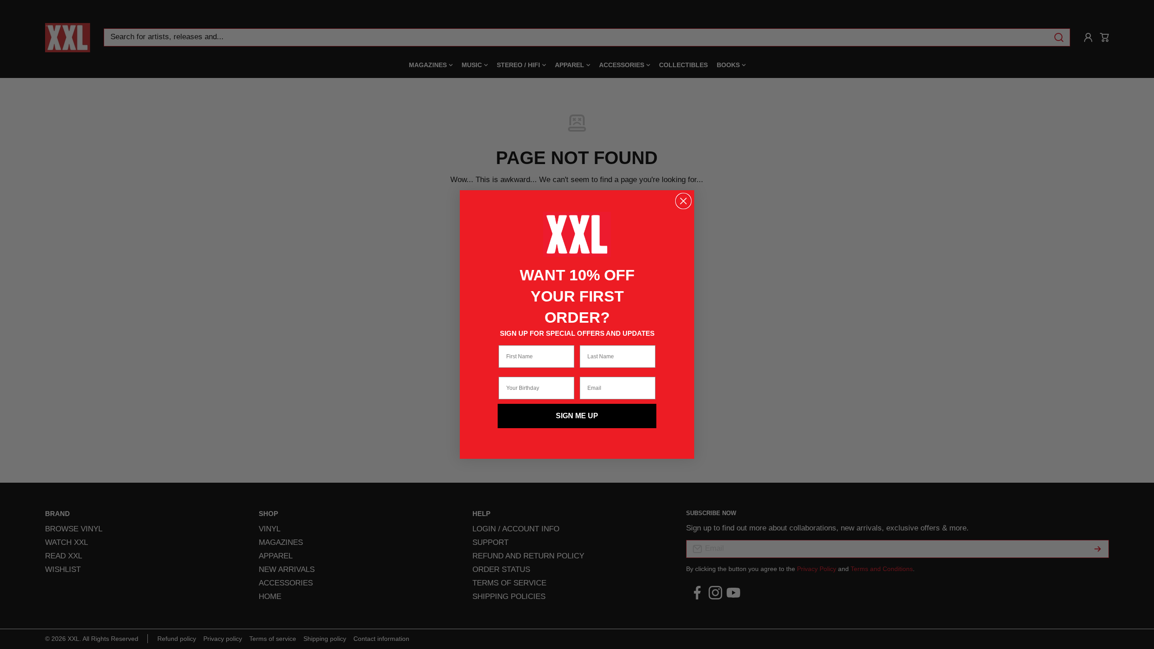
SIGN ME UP (577, 416)
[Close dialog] (683, 201)
